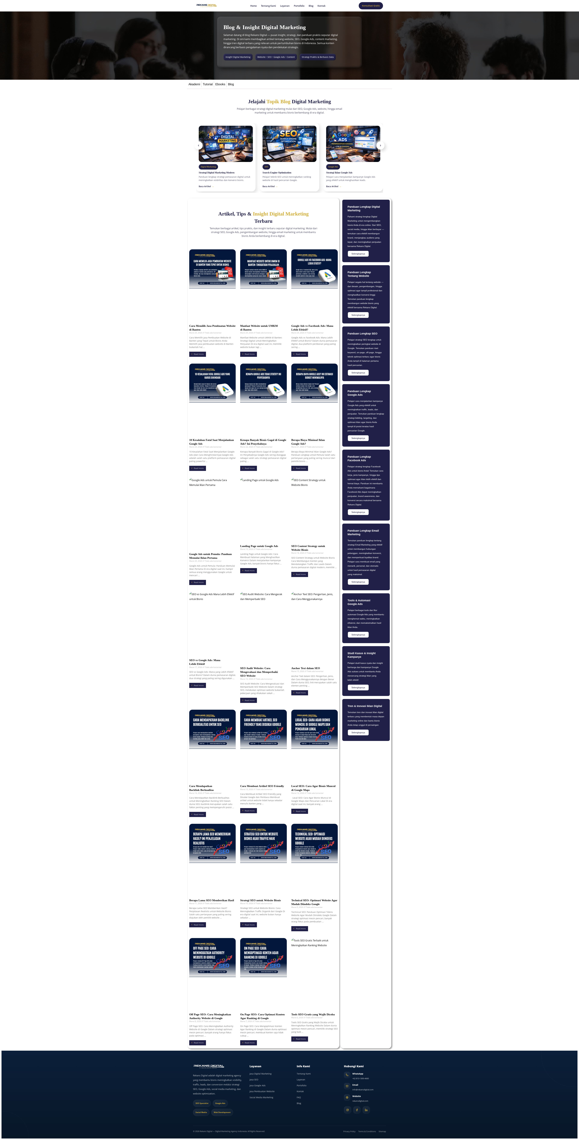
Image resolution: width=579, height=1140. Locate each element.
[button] (199, 145)
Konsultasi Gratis (371, 5)
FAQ (299, 1097)
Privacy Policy (349, 1131)
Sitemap (382, 1131)
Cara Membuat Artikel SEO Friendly (262, 786)
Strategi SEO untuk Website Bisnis (260, 900)
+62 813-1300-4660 (360, 1078)
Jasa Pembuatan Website (262, 1091)
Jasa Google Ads (258, 1085)
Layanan (285, 5)
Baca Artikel (206, 186)
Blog (311, 5)
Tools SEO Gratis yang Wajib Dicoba (313, 1014)
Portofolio (299, 5)
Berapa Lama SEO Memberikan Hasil (211, 900)
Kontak (322, 5)
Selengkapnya (358, 254)
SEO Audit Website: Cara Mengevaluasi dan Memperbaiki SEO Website (259, 672)
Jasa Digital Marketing (261, 1073)
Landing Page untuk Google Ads (259, 546)
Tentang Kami (268, 5)
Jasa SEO (254, 1079)
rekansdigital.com (360, 1101)
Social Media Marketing (261, 1097)
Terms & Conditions (367, 1131)
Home (253, 5)
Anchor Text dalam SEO (305, 668)
